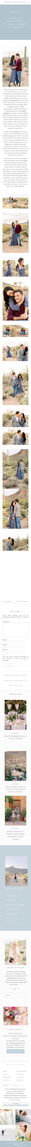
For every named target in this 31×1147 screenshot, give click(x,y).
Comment (6, 621)
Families (15, 828)
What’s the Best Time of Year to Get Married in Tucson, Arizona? (15, 789)
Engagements (15, 11)
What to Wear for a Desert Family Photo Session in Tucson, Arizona (15, 835)
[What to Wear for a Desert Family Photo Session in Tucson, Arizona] (15, 811)
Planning (15, 733)
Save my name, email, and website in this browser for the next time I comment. (16, 658)
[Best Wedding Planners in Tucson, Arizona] (15, 715)
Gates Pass (16, 131)
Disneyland (15, 100)
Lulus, (25, 160)
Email (5, 644)
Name (5, 639)
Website (5, 649)
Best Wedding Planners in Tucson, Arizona (15, 737)
